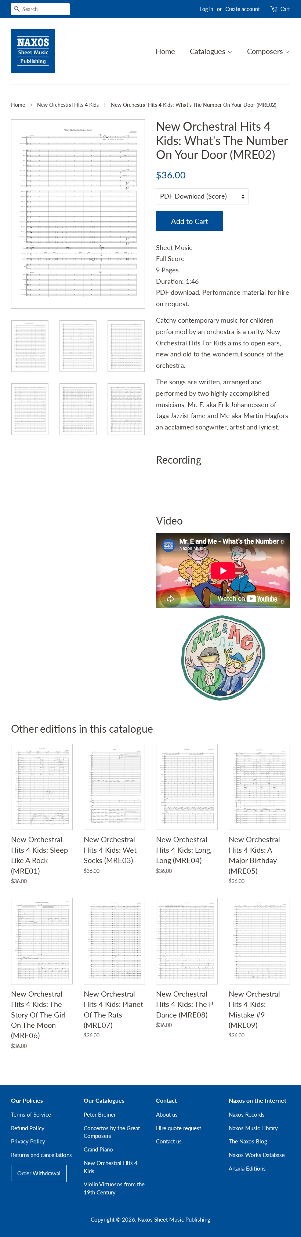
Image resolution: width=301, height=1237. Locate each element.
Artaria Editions (247, 1168)
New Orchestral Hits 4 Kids (68, 105)
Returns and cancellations (41, 1154)
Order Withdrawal (39, 1173)
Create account (242, 9)
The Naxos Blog (248, 1141)
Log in (206, 9)
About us (167, 1114)
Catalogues (208, 51)
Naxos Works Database (257, 1154)
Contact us (169, 1141)
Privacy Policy (28, 1141)
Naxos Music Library (253, 1128)
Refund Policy (27, 1128)
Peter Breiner (100, 1114)
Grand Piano (98, 1149)
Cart (285, 9)
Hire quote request (178, 1128)
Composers (266, 51)
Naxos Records (247, 1114)
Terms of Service (31, 1114)
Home (165, 51)
